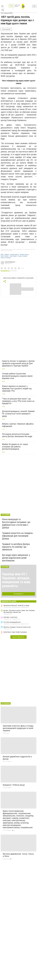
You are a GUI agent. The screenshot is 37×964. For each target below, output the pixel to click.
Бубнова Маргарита (10, 262)
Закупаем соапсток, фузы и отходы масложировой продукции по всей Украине (18, 728)
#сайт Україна (5, 256)
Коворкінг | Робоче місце (14, 785)
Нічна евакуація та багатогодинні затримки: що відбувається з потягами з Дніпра (16, 523)
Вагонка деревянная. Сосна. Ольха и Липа (18, 855)
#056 (2, 254)
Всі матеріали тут (18, 594)
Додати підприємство (18, 637)
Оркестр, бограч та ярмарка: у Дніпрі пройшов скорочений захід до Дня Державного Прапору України (18, 363)
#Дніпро (7, 254)
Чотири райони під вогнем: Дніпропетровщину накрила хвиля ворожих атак (17, 375)
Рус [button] (34, 6)
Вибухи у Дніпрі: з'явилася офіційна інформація (17, 425)
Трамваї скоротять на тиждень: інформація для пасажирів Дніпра (17, 536)
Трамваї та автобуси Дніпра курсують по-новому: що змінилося (16, 547)
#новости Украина (6, 258)
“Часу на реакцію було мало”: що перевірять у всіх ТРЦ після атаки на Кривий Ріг (18, 401)
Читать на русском (6, 29)
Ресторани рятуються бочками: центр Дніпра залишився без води (17, 435)
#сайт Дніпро (13, 256)
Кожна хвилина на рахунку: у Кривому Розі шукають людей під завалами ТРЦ (16, 388)
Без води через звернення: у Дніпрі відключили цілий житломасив (16, 558)
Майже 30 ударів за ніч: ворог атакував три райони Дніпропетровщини (15, 446)
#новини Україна (24, 254)
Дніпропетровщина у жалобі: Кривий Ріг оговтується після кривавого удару (18, 413)
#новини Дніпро (14, 254)
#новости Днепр (22, 256)
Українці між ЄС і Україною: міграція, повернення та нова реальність (16, 580)
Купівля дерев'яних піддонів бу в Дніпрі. (17, 757)
